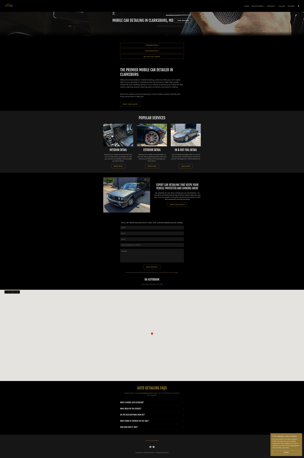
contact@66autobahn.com (147, 393)
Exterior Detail (152, 51)
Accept (286, 452)
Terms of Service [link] (170, 272)
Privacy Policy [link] (159, 272)
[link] (9, 6)
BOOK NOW (118, 166)
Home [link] (246, 6)
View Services (183, 20)
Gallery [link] (281, 6)
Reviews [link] (291, 6)
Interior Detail (152, 45)
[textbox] (152, 228)
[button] (258, 6)
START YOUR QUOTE (130, 104)
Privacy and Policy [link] (152, 441)
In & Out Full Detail (152, 56)
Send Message (152, 267)
